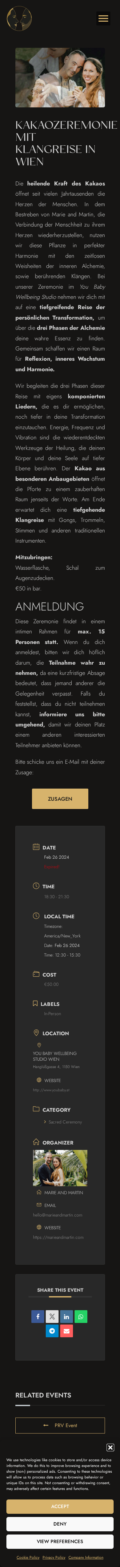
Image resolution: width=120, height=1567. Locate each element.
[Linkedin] (66, 1316)
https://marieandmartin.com (58, 1237)
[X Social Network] (52, 1316)
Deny (60, 1523)
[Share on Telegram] (52, 1331)
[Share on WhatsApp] (81, 1316)
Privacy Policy (54, 1557)
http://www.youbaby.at (51, 1090)
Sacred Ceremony (65, 1122)
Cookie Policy (28, 1557)
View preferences (60, 1541)
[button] (110, 1447)
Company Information (85, 1557)
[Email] (66, 1331)
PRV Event (66, 1425)
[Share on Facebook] (37, 1316)
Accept (60, 1506)
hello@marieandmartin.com (57, 1215)
